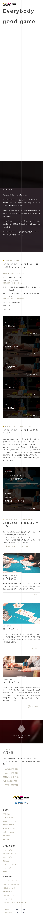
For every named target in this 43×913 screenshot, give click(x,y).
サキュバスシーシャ (9, 864)
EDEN (5, 871)
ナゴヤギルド (7, 835)
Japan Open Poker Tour (11, 881)
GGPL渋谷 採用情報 (10, 769)
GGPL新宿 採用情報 (10, 773)
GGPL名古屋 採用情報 (11, 777)
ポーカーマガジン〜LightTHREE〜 (14, 902)
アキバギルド (7, 814)
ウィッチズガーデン (9, 853)
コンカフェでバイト (9, 895)
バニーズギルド (8, 857)
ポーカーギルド (8, 891)
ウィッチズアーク (9, 868)
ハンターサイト (8, 899)
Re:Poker (6, 839)
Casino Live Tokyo (9, 828)
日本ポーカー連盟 (9, 888)
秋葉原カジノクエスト (10, 821)
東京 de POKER (8, 832)
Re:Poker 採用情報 (10, 781)
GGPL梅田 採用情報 (10, 785)
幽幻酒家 (6, 861)
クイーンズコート (9, 850)
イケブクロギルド (9, 817)
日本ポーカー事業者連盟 (11, 884)
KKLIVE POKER (8, 825)
